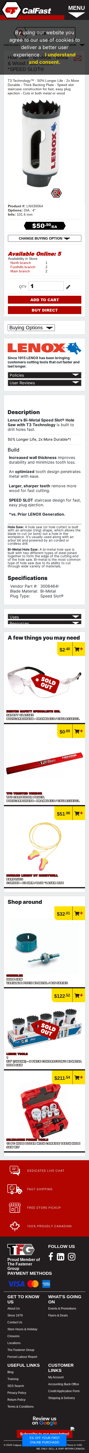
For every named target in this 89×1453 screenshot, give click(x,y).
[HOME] (26, 9)
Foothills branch (22, 267)
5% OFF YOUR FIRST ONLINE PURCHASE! (44, 1440)
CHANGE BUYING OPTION (41, 238)
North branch (20, 263)
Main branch (20, 271)
